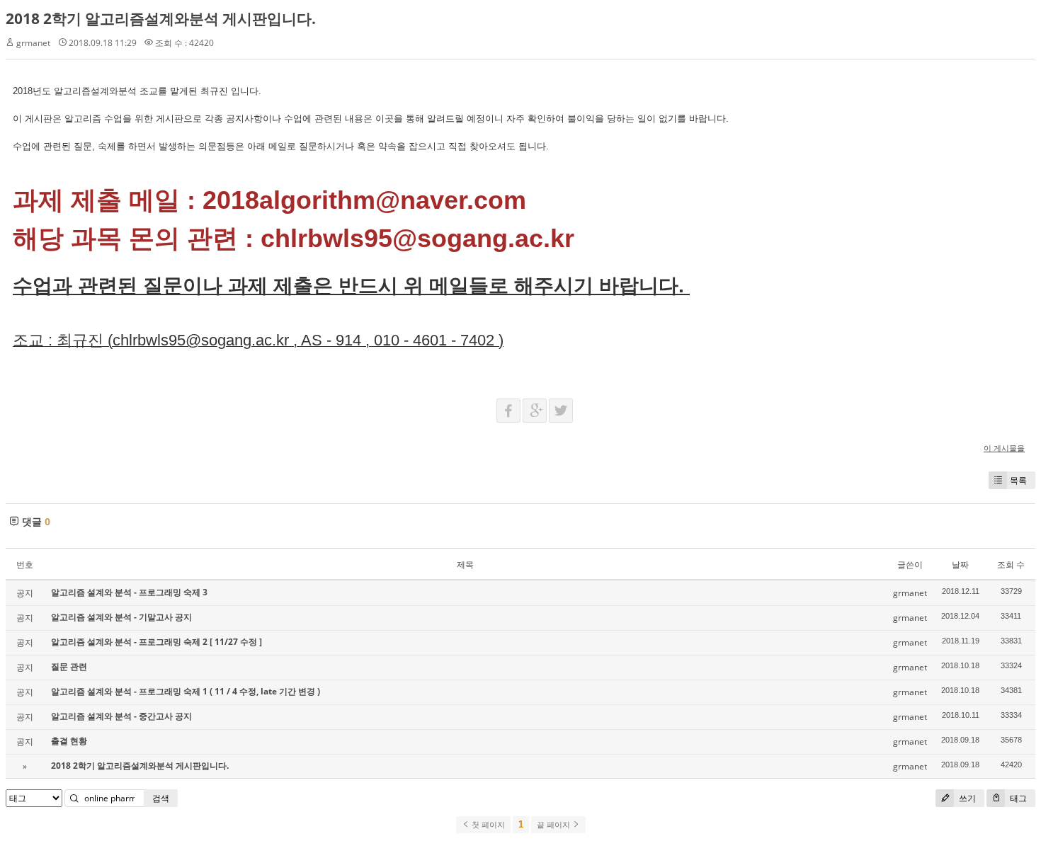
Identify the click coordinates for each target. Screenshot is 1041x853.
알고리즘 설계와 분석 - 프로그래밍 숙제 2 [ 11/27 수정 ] (156, 642)
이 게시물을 (1004, 447)
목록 (1018, 480)
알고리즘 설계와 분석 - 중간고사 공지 (121, 716)
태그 (1017, 798)
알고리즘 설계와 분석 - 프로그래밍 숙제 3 (129, 592)
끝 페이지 (554, 824)
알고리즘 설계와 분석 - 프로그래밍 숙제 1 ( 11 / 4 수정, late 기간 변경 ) (185, 691)
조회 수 (1011, 565)
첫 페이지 (487, 824)
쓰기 (966, 798)
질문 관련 (69, 666)
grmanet (33, 43)
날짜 (960, 565)
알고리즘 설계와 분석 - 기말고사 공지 (121, 617)
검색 (160, 798)
